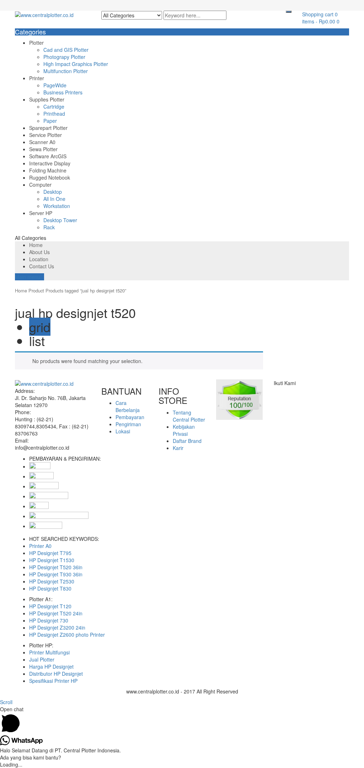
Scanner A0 (42, 142)
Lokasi (123, 431)
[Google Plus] (287, 390)
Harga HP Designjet (51, 666)
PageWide (54, 85)
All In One (54, 198)
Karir (178, 447)
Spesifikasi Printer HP (53, 680)
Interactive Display (49, 163)
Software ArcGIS (47, 156)
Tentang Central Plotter (189, 416)
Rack (49, 227)
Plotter (36, 42)
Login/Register (45, 3)
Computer (40, 184)
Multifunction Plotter (65, 71)
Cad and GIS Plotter (66, 49)
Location (38, 259)
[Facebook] (276, 390)
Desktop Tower (60, 220)
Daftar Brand (187, 440)
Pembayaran (130, 417)
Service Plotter (45, 134)
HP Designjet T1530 (51, 560)
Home (36, 244)
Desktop (52, 191)
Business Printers (62, 92)
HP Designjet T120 (50, 606)
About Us (39, 252)
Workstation (56, 205)
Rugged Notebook (49, 177)
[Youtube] (291, 390)
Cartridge (53, 106)
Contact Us (41, 266)
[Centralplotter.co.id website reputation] (239, 398)
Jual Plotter (41, 659)
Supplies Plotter (46, 99)
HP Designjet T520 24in (55, 613)
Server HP (40, 212)
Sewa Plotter (43, 149)
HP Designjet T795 (50, 552)
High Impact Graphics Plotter (75, 63)
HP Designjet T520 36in (55, 567)
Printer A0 (40, 545)
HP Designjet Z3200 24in (57, 627)
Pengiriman (128, 424)
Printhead (54, 113)
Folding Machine (47, 170)
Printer (36, 78)
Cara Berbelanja (128, 406)
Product (36, 290)
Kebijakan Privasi (184, 430)
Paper (50, 120)
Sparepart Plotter (48, 127)
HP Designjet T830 (50, 588)
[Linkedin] (283, 390)
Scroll (6, 702)
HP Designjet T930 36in (55, 574)
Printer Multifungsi (49, 652)
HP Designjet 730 (48, 620)
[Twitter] (280, 390)
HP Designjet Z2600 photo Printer (67, 634)
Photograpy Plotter (64, 56)
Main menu (27, 276)
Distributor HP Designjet (56, 673)
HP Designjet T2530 (51, 581)
